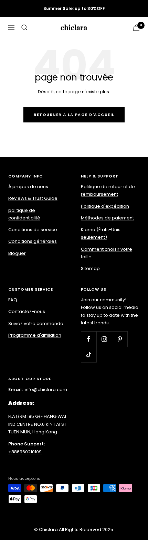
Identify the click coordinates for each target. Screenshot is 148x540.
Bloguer (17, 253)
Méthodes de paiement (107, 218)
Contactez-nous (26, 311)
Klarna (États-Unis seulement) (100, 233)
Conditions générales (32, 241)
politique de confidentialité (24, 214)
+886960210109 (25, 452)
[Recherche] (24, 27)
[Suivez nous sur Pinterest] (119, 339)
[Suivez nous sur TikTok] (88, 354)
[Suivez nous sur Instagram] (104, 339)
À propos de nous (28, 186)
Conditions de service (32, 229)
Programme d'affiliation (34, 335)
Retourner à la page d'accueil (74, 114)
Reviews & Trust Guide (32, 198)
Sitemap (90, 268)
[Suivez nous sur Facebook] (88, 339)
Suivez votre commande (35, 323)
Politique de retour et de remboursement (108, 190)
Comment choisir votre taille (106, 253)
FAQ (12, 299)
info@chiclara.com (46, 389)
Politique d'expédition (105, 206)
